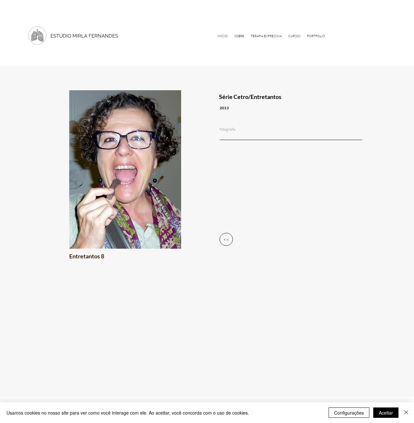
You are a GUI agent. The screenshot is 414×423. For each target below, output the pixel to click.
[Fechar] (406, 412)
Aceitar (386, 412)
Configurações (349, 412)
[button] (316, 36)
